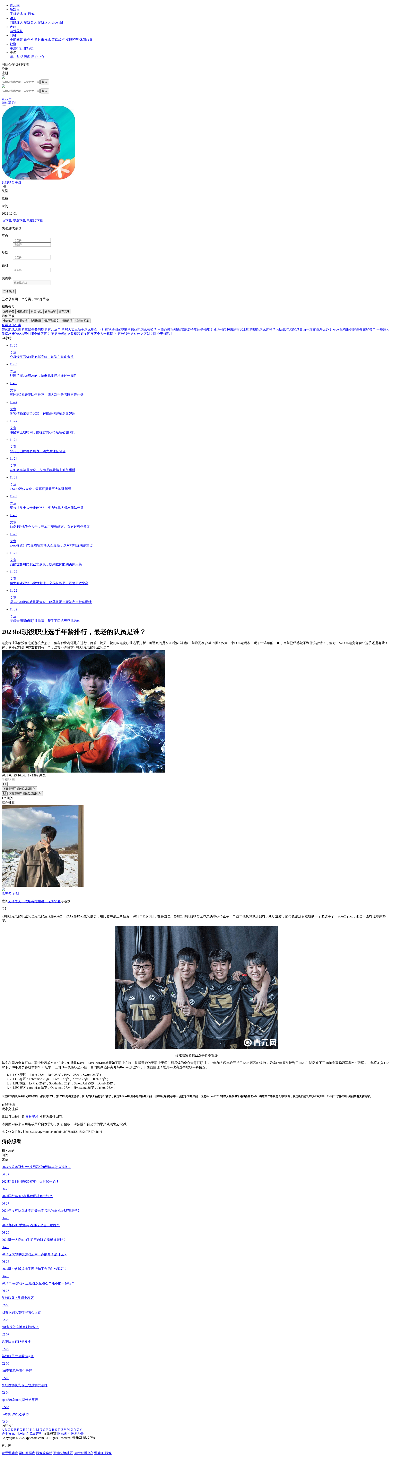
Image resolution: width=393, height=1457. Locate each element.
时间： (6, 206)
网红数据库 (27, 1453)
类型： (6, 191)
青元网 (15, 5)
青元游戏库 (10, 1453)
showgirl (57, 22)
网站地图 (77, 1433)
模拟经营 (72, 39)
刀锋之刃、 (16, 901)
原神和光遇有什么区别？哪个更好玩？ (145, 333)
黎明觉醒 (35, 320)
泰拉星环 (31, 1116)
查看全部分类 (11, 325)
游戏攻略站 (44, 1453)
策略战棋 (59, 39)
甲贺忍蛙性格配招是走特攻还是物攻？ (186, 329)
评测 (13, 44)
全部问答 (17, 39)
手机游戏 (17, 14)
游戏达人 (45, 22)
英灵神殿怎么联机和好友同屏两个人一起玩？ (84, 333)
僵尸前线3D (51, 320)
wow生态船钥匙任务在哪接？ (354, 329)
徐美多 (10, 893)
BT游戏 (29, 14)
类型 (5, 253)
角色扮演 (31, 39)
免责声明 (36, 1433)
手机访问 (8, 779)
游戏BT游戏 (103, 1453)
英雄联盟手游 (9, 102)
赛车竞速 (64, 311)
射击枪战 (45, 39)
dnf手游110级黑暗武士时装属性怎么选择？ (245, 329)
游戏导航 (16, 31)
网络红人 (17, 22)
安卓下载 (20, 220)
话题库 (25, 57)
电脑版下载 (35, 220)
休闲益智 (86, 39)
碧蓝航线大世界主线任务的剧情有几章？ (31, 329)
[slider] (196, 187)
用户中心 (37, 57)
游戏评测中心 (83, 1453)
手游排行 (17, 48)
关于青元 (8, 1433)
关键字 (6, 278)
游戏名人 (31, 22)
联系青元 (63, 1433)
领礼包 (15, 57)
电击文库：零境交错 (15, 320)
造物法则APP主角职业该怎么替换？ (131, 329)
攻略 (13, 26)
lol (4, 784)
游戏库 (15, 9)
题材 (5, 265)
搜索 (44, 81)
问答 (13, 35)
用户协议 (22, 1433)
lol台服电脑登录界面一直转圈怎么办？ (305, 329)
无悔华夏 (54, 901)
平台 (5, 236)
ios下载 (7, 220)
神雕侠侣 (67, 320)
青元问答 (6, 99)
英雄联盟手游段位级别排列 (19, 788)
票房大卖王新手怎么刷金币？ (83, 329)
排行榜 (29, 48)
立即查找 (8, 291)
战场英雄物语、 (36, 901)
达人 (13, 18)
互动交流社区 (63, 1453)
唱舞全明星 (82, 320)
